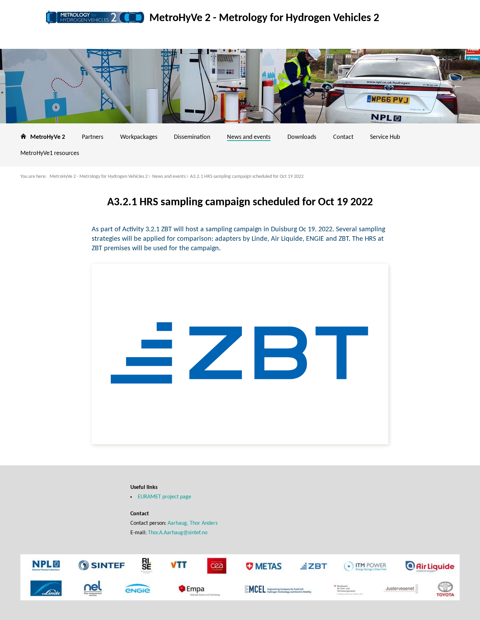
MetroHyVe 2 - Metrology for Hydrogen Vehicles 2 (99, 176)
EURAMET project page (164, 497)
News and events (169, 176)
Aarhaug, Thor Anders (193, 523)
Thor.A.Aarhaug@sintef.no (177, 533)
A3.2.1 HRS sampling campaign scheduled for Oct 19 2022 (247, 176)
